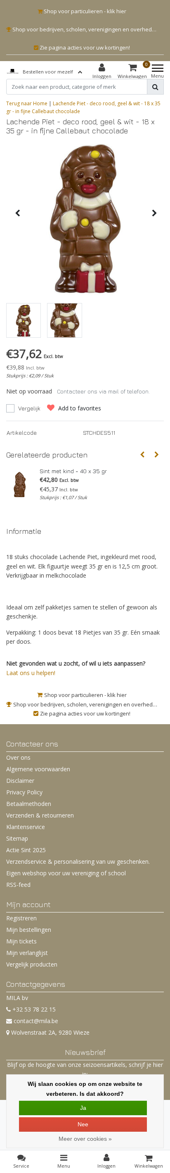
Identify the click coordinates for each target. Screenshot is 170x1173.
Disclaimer (20, 780)
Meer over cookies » (85, 1138)
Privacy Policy (24, 792)
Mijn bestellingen (28, 930)
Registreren (21, 918)
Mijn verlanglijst (27, 953)
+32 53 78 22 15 (33, 1009)
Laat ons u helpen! (30, 673)
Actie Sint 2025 (26, 850)
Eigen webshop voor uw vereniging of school (66, 873)
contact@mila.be (36, 1021)
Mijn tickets (21, 941)
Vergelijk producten (31, 964)
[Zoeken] (155, 87)
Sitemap (17, 838)
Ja (83, 1107)
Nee (83, 1124)
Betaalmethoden (28, 804)
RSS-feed (18, 885)
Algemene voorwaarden (38, 769)
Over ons (18, 757)
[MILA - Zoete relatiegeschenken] (12, 71)
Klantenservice (25, 827)
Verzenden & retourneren (40, 815)
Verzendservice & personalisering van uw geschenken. (78, 861)
